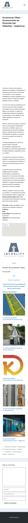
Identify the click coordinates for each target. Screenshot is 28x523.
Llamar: (14, 263)
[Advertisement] (14, 44)
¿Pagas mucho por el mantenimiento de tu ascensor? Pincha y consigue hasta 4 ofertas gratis (14, 286)
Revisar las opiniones (14, 280)
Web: (14, 276)
